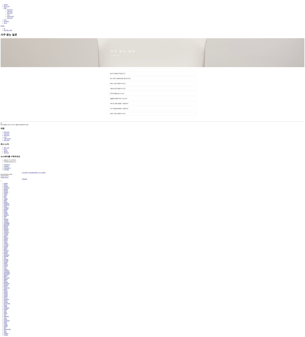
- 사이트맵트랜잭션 (32, 172)
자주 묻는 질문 (8, 30)
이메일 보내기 (5, 177)
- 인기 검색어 (42, 172)
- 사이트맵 (24, 172)
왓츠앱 (25, 179)
